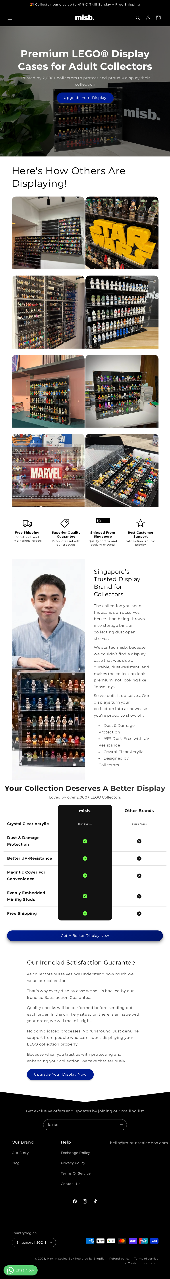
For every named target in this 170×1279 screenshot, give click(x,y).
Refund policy (119, 1258)
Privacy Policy (73, 1163)
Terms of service (146, 1258)
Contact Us (70, 1184)
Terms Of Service (76, 1173)
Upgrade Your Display (85, 98)
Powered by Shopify (90, 1258)
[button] (10, 18)
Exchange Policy (75, 1153)
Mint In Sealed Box (60, 1258)
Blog (16, 1163)
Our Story (20, 1153)
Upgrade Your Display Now (60, 1074)
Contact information (143, 1263)
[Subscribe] (121, 1124)
